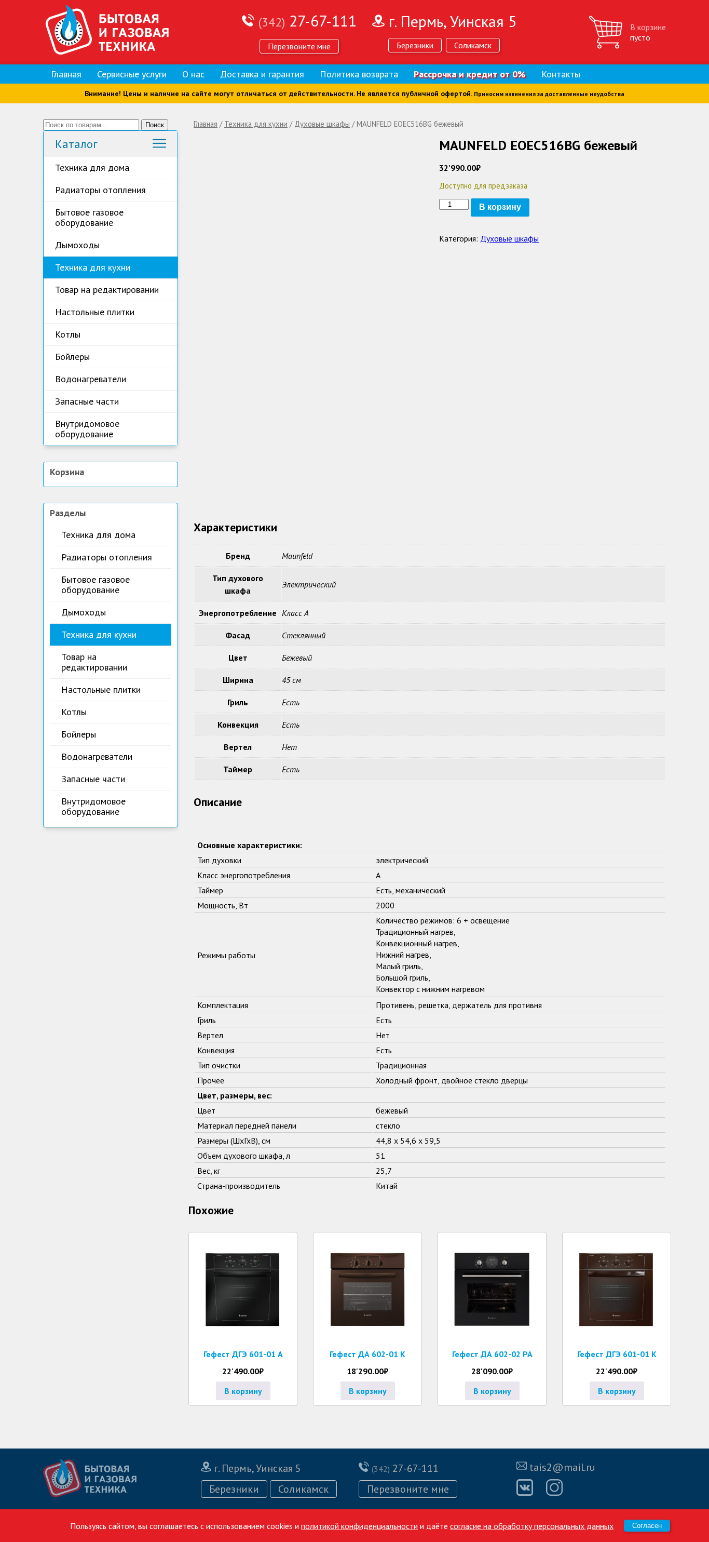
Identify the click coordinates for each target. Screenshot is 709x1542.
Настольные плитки (94, 312)
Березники (415, 45)
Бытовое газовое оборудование (89, 217)
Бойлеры (72, 357)
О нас (193, 74)
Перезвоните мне (299, 46)
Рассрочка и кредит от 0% (470, 74)
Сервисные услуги (132, 74)
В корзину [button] (243, 1391)
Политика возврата (359, 74)
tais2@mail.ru (562, 1467)
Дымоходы (77, 245)
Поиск (154, 125)
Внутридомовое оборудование (87, 429)
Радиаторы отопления (100, 190)
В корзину (500, 207)
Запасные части (87, 401)
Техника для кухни (92, 267)
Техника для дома (92, 167)
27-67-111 (307, 20)
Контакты (560, 74)
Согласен (647, 1526)
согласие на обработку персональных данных (531, 1526)
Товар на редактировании (107, 290)
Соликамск (473, 45)
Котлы (67, 334)
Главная (66, 74)
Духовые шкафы (322, 124)
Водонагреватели (90, 379)
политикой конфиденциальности (359, 1526)
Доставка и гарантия (262, 74)
